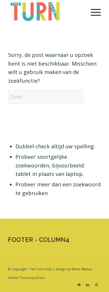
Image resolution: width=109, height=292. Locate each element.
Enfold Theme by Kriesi (26, 277)
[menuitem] (93, 11)
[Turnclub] (45, 11)
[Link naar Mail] (79, 284)
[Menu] (93, 11)
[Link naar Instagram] (96, 284)
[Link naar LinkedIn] (87, 284)
